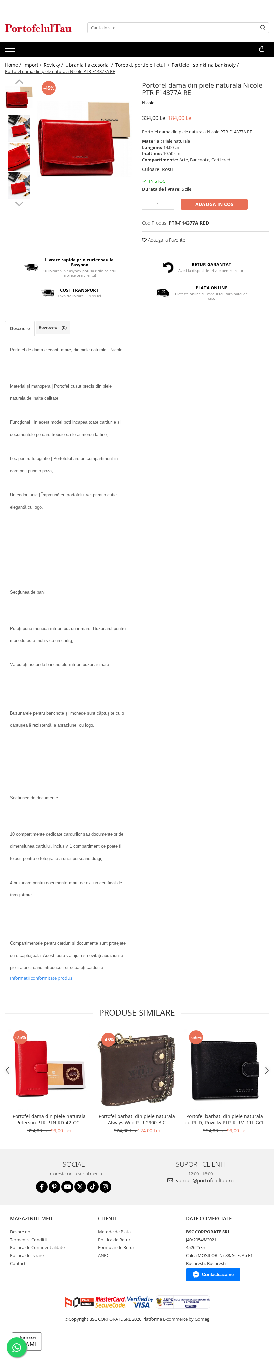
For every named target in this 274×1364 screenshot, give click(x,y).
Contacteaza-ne (218, 1274)
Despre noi (20, 1232)
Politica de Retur (114, 1240)
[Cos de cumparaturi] (262, 49)
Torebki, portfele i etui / (143, 65)
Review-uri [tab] (53, 327)
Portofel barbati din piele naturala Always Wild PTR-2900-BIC (137, 1119)
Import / (33, 65)
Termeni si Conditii (28, 1240)
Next (19, 203)
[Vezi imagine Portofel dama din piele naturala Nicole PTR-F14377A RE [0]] (19, 97)
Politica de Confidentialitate (37, 1247)
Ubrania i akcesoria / (89, 65)
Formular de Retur (116, 1247)
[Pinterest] (54, 1187)
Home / (13, 65)
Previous (19, 82)
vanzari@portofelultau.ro (204, 1180)
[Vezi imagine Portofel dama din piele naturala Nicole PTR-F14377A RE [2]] (19, 157)
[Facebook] (42, 1187)
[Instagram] (105, 1187)
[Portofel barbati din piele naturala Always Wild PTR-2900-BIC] (136, 1069)
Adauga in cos (214, 204)
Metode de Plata (114, 1232)
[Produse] (11, 51)
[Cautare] (263, 27)
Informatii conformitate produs (41, 978)
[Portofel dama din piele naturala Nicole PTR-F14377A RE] (84, 139)
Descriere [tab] (20, 328)
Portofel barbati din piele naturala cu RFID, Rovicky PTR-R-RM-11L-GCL (224, 1119)
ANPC (103, 1255)
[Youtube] (67, 1187)
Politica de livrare (27, 1255)
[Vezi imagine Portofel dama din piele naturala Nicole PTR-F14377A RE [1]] (19, 128)
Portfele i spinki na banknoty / (206, 65)
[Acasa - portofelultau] (38, 27)
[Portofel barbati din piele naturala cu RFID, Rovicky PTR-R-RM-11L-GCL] (224, 1069)
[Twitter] (80, 1187)
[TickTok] (93, 1187)
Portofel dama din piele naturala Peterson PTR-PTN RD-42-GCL (49, 1119)
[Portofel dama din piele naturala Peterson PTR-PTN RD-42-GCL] (49, 1069)
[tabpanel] (84, 139)
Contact (18, 1263)
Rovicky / (54, 65)
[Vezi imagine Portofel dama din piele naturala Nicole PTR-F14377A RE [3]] (19, 185)
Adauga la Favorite (166, 240)
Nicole (148, 103)
